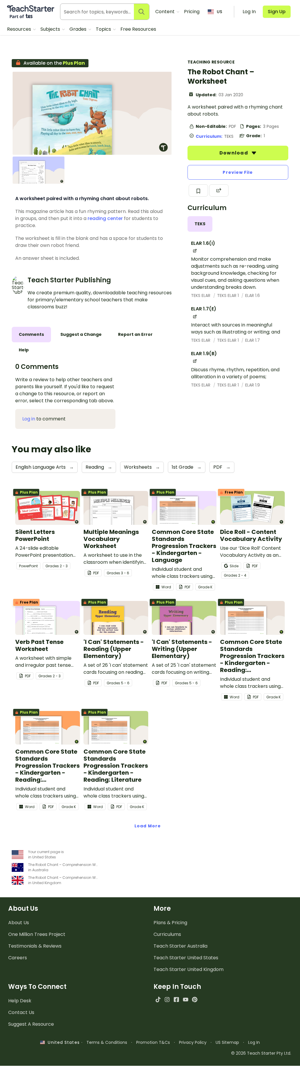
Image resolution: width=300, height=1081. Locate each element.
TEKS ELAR (201, 295)
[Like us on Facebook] (176, 999)
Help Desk (19, 1000)
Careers (17, 957)
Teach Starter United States (186, 957)
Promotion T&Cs (153, 1042)
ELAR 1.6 (252, 295)
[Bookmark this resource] (198, 190)
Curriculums (167, 934)
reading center (105, 218)
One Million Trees (36, 934)
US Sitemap (227, 1042)
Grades (78, 29)
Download (234, 152)
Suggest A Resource (31, 1024)
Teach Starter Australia (180, 946)
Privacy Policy (193, 1042)
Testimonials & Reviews (35, 946)
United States (62, 1042)
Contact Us (21, 1012)
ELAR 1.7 (252, 340)
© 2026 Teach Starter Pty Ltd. (261, 1053)
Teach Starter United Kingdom (189, 969)
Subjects (50, 29)
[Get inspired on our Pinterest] (194, 999)
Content (165, 11)
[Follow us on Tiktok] (158, 999)
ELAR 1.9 (252, 385)
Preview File (238, 172)
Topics (104, 29)
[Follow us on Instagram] (167, 999)
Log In (254, 1042)
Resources (19, 29)
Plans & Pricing (170, 922)
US (219, 12)
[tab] (200, 224)
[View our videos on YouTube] (185, 999)
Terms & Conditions (106, 1042)
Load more (147, 826)
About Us (18, 922)
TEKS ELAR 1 (228, 295)
